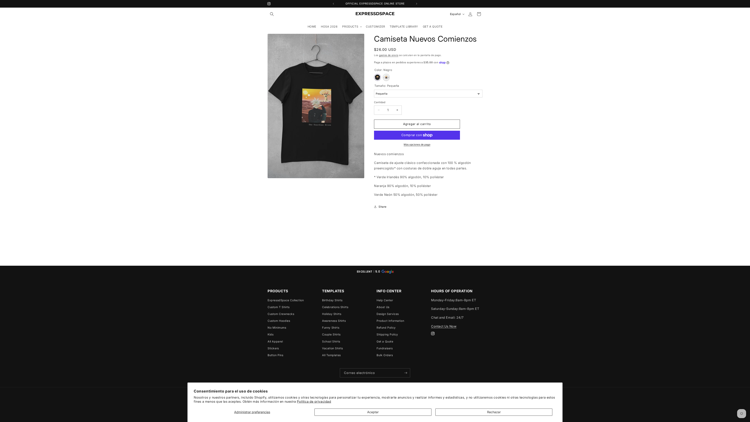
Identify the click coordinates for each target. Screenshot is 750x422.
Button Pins (275, 355)
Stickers (273, 348)
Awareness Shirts (334, 320)
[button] (272, 14)
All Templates (331, 355)
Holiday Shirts (331, 314)
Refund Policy (386, 327)
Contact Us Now (443, 326)
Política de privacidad (314, 401)
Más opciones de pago (417, 144)
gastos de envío (388, 55)
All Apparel (275, 341)
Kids (270, 334)
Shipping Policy (387, 334)
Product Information (390, 320)
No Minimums (277, 327)
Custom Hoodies (279, 320)
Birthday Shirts (332, 300)
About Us (383, 307)
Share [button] (383, 206)
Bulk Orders (385, 355)
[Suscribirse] (405, 372)
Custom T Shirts (279, 307)
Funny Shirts (330, 327)
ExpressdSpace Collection (286, 300)
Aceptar (373, 412)
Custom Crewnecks (281, 314)
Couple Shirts (331, 334)
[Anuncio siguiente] (416, 3)
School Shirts (331, 341)
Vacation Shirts (332, 348)
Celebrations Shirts (335, 307)
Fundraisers (385, 348)
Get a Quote (385, 341)
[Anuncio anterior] (333, 3)
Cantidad (379, 102)
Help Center (385, 300)
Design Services (388, 314)
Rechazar (494, 412)
